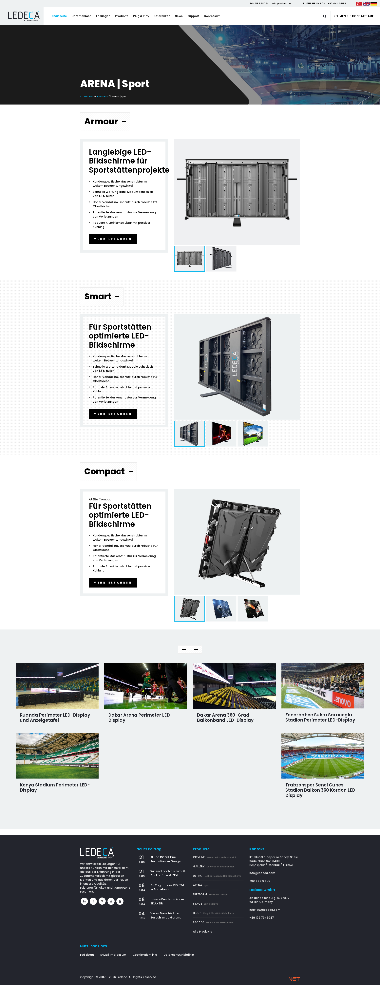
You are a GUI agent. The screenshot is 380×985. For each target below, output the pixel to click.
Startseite (59, 16)
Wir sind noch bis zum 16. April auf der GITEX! (168, 873)
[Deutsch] (373, 3)
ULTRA (217, 876)
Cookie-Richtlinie (145, 955)
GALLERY (214, 866)
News (179, 16)
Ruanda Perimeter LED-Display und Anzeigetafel (55, 717)
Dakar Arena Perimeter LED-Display (140, 717)
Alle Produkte (202, 932)
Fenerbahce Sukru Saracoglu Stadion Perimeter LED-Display (320, 717)
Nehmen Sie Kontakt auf (353, 16)
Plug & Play (141, 16)
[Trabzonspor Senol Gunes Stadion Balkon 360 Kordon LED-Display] (323, 755)
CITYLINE (215, 857)
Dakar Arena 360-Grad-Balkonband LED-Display (225, 717)
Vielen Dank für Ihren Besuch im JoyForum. (165, 915)
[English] (366, 3)
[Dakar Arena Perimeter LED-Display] (146, 685)
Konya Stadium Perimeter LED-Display (55, 787)
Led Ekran (87, 955)
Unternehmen (81, 16)
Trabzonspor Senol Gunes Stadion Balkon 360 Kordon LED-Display (321, 790)
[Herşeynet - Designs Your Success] (294, 979)
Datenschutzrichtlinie (178, 955)
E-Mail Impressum (113, 955)
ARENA (201, 885)
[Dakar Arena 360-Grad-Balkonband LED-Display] (234, 685)
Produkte (121, 16)
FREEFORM (210, 894)
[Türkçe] (359, 3)
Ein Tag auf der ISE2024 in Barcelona (167, 887)
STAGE (205, 904)
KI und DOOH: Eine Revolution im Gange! (165, 859)
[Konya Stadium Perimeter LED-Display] (57, 755)
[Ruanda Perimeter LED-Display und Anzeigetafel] (57, 685)
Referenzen (162, 16)
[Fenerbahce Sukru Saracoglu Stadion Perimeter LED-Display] (323, 685)
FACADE (213, 922)
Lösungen (103, 16)
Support (193, 16)
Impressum (212, 16)
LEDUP (214, 913)
